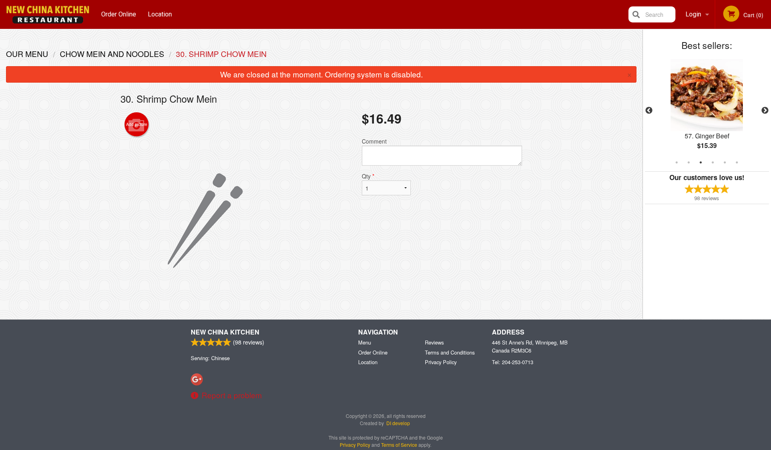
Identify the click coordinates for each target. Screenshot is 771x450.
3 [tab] (701, 162)
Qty (368, 176)
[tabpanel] (707, 110)
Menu (364, 342)
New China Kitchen (225, 331)
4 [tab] (713, 162)
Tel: (512, 362)
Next (765, 111)
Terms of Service (399, 444)
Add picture (136, 124)
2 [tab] (689, 162)
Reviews (434, 342)
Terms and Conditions (450, 352)
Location (160, 14)
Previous (649, 111)
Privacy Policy (441, 362)
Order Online (118, 14)
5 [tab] (725, 162)
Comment (374, 141)
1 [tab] (677, 162)
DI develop (398, 423)
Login (693, 14)
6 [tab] (737, 162)
